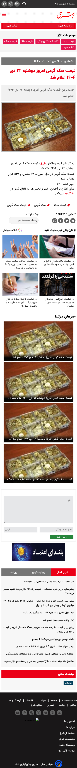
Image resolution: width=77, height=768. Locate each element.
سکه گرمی (40, 205)
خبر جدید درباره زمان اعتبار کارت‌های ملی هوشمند (48, 582)
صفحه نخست (69, 700)
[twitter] (66, 221)
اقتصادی (68, 61)
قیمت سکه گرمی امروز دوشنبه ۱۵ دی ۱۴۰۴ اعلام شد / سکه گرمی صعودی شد (41, 398)
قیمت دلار (68, 41)
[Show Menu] (3, 13)
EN (17, 4)
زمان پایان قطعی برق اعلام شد (58, 620)
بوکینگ (68, 683)
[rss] (59, 712)
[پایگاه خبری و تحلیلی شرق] (66, 15)
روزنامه (13, 572)
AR (10, 4)
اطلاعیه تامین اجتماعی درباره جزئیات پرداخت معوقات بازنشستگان (40, 654)
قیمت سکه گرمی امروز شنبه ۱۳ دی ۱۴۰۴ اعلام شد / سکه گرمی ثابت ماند (39, 479)
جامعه (54, 700)
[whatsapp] (54, 220)
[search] (4, 4)
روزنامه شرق (64, 25)
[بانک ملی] (38, 560)
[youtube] (17, 712)
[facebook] (60, 221)
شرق (43, 163)
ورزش (73, 705)
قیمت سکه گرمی (17, 205)
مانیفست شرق (67, 739)
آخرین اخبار (63, 572)
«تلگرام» (69, 193)
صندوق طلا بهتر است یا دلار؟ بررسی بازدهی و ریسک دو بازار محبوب (39, 661)
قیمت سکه (10, 41)
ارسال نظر (61, 536)
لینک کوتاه (32, 214)
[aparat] (31, 712)
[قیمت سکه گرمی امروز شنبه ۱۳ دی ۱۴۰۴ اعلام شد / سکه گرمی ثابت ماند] (38, 463)
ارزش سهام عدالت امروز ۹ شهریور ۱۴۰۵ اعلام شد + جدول (45, 646)
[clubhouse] (24, 712)
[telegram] (73, 221)
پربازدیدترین (38, 572)
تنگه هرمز (68, 47)
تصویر (50, 705)
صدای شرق (37, 705)
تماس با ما (69, 721)
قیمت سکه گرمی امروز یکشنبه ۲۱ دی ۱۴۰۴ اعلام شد (42, 357)
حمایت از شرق (67, 733)
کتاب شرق (12, 25)
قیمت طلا (27, 41)
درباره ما (70, 727)
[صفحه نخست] (23, 4)
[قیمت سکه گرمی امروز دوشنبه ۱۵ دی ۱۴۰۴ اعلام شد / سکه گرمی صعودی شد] (38, 382)
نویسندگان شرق (67, 745)
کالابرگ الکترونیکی (47, 41)
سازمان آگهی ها (67, 751)
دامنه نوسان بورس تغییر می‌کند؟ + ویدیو (53, 639)
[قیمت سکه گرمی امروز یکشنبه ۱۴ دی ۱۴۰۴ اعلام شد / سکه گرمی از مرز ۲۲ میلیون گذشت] (38, 422)
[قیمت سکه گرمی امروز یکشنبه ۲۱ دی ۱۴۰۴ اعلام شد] (38, 341)
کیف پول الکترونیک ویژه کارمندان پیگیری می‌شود (48, 613)
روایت (62, 705)
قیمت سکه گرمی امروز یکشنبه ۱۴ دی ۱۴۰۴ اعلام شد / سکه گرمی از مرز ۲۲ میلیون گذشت (41, 439)
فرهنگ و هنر (14, 700)
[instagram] (52, 712)
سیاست (42, 700)
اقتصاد (29, 700)
